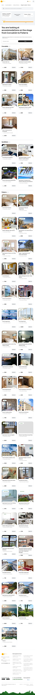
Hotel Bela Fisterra (22, 595)
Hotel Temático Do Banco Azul (8, 457)
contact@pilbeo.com (6, 663)
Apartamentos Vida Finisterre (8, 595)
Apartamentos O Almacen (7, 366)
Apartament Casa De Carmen (25, 61)
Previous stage (6, 16)
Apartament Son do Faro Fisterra (9, 503)
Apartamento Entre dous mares (8, 480)
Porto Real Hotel (22, 321)
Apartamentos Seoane (23, 525)
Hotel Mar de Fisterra (23, 480)
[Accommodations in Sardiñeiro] (9, 142)
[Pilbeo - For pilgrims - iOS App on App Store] (3, 679)
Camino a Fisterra (16, 5)
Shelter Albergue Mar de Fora (8, 525)
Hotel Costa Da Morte (6, 298)
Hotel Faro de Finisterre (23, 412)
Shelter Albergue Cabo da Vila (8, 230)
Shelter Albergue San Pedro (8, 107)
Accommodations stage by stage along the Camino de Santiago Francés (28, 664)
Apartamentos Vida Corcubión (25, 107)
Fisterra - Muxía (27, 14)
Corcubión (4, 20)
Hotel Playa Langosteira (24, 572)
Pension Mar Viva (5, 61)
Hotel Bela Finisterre (6, 572)
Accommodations (8, 5)
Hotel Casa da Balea (23, 84)
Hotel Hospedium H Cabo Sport (25, 389)
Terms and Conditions (26, 684)
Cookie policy (31, 684)
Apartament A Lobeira (6, 84)
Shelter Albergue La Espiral (24, 298)
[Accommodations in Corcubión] (4, 21)
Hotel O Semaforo (6, 617)
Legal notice (21, 684)
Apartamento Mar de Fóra (24, 503)
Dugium (3, 640)
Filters (25, 41)
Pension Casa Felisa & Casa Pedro (26, 434)
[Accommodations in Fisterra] (8, 192)
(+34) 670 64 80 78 (17, 679)
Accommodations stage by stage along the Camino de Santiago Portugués (28, 660)
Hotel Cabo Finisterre (6, 207)
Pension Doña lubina (23, 366)
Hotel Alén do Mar (22, 617)
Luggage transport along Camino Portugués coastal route (17, 663)
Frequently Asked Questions (29, 685)
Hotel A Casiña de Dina (7, 412)
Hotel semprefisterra (6, 389)
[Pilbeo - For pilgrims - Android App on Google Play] (8, 679)
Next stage (29, 15)
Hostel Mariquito (5, 275)
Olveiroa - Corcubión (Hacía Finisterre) (6, 14)
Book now (13, 67)
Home (3, 5)
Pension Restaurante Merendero (9, 180)
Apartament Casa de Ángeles (8, 434)
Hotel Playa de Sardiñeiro (7, 157)
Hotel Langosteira (6, 321)
